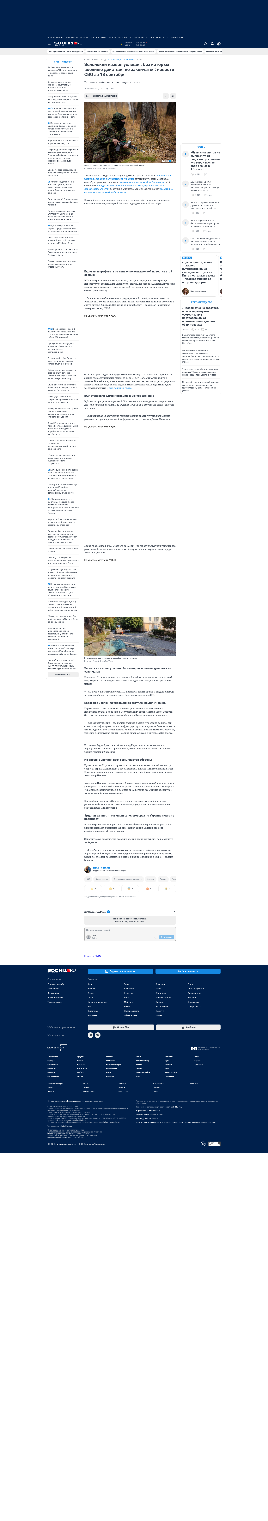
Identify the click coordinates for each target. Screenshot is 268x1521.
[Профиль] (219, 44)
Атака (174, 879)
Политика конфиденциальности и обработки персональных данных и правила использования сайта (176, 1123)
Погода (84, 37)
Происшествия (163, 997)
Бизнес (91, 988)
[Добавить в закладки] (166, 96)
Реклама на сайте (56, 984)
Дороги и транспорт (97, 1002)
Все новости (63, 62)
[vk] (97, 1035)
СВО (88, 879)
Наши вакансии (55, 997)
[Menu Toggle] (49, 44)
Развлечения (162, 1006)
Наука (127, 1006)
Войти (94, 938)
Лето (126, 997)
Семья (159, 1015)
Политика (161, 993)
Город (90, 997)
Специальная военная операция (128, 879)
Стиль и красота (196, 988)
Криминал (129, 988)
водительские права (120, 387)
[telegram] (90, 1035)
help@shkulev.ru (66, 1126)
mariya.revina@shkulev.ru (57, 1138)
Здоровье (92, 1015)
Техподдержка (54, 1002)
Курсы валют (137, 37)
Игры (165, 37)
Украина (150, 879)
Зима (126, 984)
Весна (91, 993)
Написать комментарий (104, 96)
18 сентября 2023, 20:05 (93, 89)
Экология (192, 997)
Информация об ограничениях (148, 1111)
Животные (93, 1011)
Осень (159, 988)
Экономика (193, 1002)
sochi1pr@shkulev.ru (174, 1107)
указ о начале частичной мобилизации (142, 182)
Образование (130, 1015)
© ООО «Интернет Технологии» (92, 1144)
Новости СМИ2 (92, 956)
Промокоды (177, 37)
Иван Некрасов (102, 867)
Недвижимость (55, 37)
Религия (160, 1011)
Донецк (163, 879)
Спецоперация (102, 879)
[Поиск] (205, 44)
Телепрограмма (98, 37)
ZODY (158, 37)
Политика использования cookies (149, 1115)
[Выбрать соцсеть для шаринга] (173, 96)
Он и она (160, 984)
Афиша (112, 37)
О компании (53, 993)
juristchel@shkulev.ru (111, 1122)
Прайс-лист (53, 988)
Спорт (190, 984)
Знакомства (72, 37)
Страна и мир (194, 993)
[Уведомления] (212, 44)
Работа (159, 1002)
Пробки (150, 37)
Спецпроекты (194, 1006)
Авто (90, 984)
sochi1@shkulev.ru (79, 1120)
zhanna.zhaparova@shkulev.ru (59, 1134)
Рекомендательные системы (147, 1119)
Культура (128, 993)
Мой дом (128, 1002)
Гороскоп (123, 37)
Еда (89, 1006)
